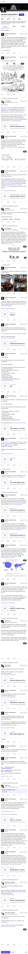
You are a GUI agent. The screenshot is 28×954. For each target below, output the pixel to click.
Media (14, 26)
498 (2, 19)
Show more (4, 791)
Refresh (2, 776)
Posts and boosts (5, 30)
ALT (25, 257)
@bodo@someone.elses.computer (7, 15)
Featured (23, 26)
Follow (21, 14)
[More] (26, 53)
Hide (22, 63)
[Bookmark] (20, 53)
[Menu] (26, 15)
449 (8, 19)
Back (4, 1)
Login (12, 952)
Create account (5, 952)
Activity (5, 26)
